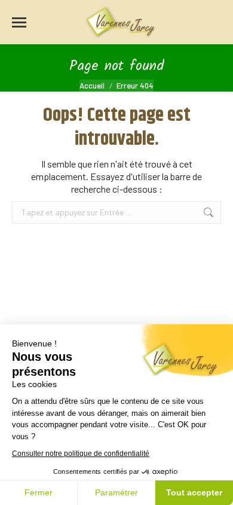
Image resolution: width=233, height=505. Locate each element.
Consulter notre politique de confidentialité (80, 453)
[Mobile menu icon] (19, 22)
